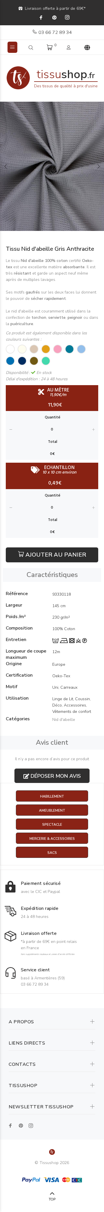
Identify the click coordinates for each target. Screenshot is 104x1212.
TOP (52, 1199)
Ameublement (52, 810)
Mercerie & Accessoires (52, 838)
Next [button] (98, 166)
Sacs (52, 852)
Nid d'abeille (63, 719)
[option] (52, 166)
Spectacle (52, 824)
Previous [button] (5, 166)
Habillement (52, 796)
